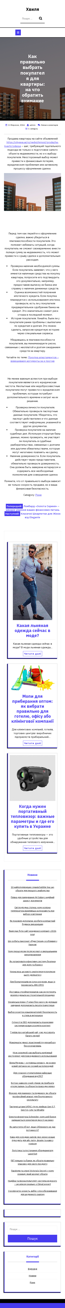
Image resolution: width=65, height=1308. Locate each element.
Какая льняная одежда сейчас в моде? (32, 630)
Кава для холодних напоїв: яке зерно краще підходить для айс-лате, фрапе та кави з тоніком (32, 1140)
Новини (32, 1275)
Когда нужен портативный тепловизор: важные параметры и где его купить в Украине (32, 816)
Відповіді (32, 1268)
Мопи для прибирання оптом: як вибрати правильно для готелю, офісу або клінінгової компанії (32, 708)
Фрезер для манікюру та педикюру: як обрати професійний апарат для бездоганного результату (32, 1096)
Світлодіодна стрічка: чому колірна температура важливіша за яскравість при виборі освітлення (32, 911)
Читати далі (32, 653)
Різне (38, 494)
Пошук (41, 18)
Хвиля (32, 9)
